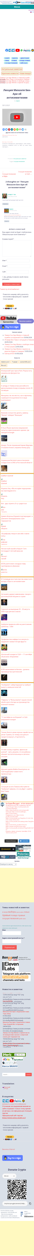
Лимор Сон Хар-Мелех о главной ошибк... (15, 78)
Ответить (5, 204)
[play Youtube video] (17, 117)
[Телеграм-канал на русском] (13, 51)
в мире (7, 58)
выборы (15, 58)
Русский (7, 1087)
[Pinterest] (9, 129)
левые (7, 60)
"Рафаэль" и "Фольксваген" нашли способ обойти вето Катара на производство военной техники (16, 702)
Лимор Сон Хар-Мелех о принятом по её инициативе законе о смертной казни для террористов (16, 1030)
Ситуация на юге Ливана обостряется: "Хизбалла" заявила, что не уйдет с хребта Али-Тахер (16, 789)
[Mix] (14, 129)
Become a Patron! (8, 1149)
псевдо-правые (25, 60)
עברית (6, 1088)
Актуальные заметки (12, 69)
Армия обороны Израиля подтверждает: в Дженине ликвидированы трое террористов (17, 518)
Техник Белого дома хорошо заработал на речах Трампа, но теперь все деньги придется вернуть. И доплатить (17, 734)
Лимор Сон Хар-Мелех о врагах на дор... (15, 82)
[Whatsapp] (17, 129)
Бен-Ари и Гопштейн (7, 142)
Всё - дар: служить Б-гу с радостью (14, 503)
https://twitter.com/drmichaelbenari (12, 215)
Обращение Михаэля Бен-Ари (9, 135)
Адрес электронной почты (13, 938)
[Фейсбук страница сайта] (6, 51)
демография (25, 58)
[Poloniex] (23, 858)
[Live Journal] (25, 129)
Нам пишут (25, 73)
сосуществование (11, 63)
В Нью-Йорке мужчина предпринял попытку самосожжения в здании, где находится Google (15, 430)
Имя (4, 260)
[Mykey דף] (32, 51)
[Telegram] (23, 129)
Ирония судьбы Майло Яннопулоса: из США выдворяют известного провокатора (15, 771)
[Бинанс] (7, 851)
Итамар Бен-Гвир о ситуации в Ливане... (15, 79)
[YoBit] (7, 858)
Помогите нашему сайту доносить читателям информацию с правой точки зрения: (16, 296)
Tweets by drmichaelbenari (9, 289)
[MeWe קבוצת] (27, 51)
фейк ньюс (24, 63)
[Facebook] (3, 129)
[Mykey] (23, 1102)
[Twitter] (6, 129)
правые (14, 60)
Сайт (4, 272)
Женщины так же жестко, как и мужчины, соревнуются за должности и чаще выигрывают (16, 397)
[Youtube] (18, 51)
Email (4, 266)
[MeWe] (12, 129)
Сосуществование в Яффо (9, 174)
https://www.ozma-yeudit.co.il (14, 1118)
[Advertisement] (17, 31)
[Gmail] (20, 129)
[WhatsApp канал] (21, 51)
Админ (18, 101)
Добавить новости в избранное (14, 1104)
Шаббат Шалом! (7, 476)
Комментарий (8, 239)
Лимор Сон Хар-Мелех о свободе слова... (15, 81)
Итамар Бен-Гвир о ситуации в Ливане (19, 340)
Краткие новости (10, 73)
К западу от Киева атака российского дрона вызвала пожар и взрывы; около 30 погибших (16, 388)
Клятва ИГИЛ (10, 354)
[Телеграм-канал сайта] (10, 51)
